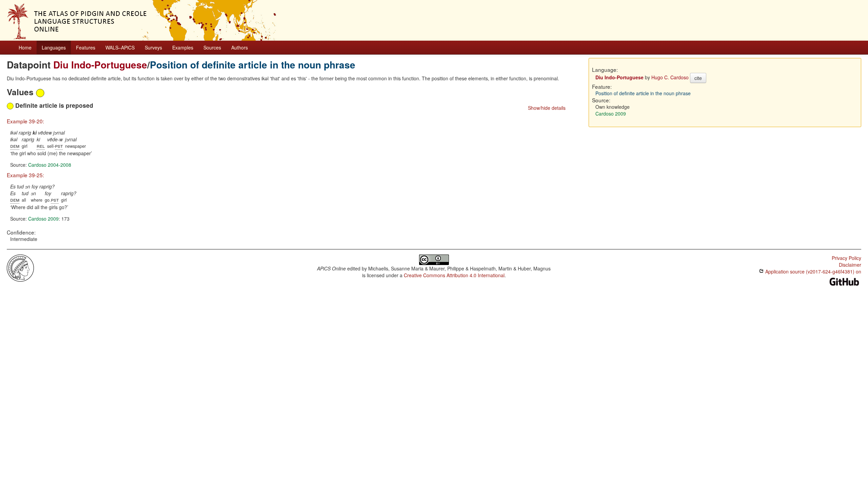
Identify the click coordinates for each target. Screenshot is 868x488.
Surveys (153, 47)
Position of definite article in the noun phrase (252, 65)
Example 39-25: (25, 175)
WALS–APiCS (120, 47)
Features (85, 47)
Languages (54, 47)
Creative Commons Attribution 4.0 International (454, 275)
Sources (212, 47)
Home (25, 47)
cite (698, 78)
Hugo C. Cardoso (670, 77)
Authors (239, 47)
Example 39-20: (25, 121)
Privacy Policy (846, 258)
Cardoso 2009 (43, 218)
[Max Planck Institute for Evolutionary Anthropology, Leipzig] (20, 267)
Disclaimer (850, 264)
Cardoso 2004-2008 (49, 164)
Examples (182, 47)
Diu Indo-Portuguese (100, 65)
